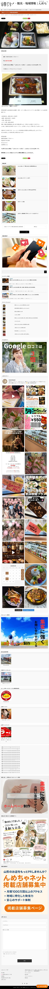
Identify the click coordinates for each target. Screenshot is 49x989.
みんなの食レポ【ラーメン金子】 (24, 178)
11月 (17, 748)
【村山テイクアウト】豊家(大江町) (20, 327)
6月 (10, 750)
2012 (2, 748)
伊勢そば (35, 226)
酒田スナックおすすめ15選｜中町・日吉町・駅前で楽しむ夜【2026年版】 (22, 287)
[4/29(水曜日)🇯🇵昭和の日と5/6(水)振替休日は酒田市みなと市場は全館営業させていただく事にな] (36, 463)
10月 (16, 750)
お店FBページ (4, 144)
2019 (2, 759)
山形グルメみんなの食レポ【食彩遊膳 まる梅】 (22, 324)
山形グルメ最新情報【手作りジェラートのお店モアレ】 (28, 213)
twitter (41, 1)
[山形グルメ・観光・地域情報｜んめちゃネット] (24, 4)
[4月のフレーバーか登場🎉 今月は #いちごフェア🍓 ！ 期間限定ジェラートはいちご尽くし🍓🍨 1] (36, 552)
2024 (2, 768)
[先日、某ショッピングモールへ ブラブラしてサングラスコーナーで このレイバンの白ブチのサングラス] (13, 597)
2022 (2, 765)
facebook (43, 1)
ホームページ (4, 142)
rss (39, 1)
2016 (2, 754)
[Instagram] (27, 983)
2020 (2, 761)
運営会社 (26, 977)
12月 (19, 750)
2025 (2, 770)
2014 (2, 750)
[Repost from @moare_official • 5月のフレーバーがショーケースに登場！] (36, 441)
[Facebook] (24, 983)
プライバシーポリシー (28, 976)
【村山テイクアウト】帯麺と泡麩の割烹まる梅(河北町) (13, 226)
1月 (4, 752)
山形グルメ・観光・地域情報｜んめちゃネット (23, 987)
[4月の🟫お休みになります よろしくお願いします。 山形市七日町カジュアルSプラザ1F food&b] (13, 575)
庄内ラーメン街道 (21, 201)
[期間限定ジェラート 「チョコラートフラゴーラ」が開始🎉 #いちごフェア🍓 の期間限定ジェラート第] (36, 530)
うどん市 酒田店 (17, 314)
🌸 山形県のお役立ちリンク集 (6, 974)
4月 (7, 750)
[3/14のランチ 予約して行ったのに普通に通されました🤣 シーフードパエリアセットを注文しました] (36, 597)
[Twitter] (22, 983)
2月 (5, 752)
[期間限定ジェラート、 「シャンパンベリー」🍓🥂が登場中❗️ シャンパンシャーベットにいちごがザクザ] (13, 485)
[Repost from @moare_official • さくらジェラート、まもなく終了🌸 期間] (36, 508)
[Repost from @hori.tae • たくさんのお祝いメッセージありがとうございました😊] (13, 508)
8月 (13, 750)
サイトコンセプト (28, 972)
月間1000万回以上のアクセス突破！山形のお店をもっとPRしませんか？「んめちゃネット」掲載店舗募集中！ (36, 970)
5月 (9, 750)
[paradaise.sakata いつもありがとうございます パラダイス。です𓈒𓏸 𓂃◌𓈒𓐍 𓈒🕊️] (13, 530)
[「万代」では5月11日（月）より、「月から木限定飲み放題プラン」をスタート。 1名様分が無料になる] (36, 485)
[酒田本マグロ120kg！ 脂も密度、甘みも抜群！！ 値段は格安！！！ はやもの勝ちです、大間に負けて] (13, 396)
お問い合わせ (3, 979)
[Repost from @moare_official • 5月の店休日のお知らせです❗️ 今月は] (13, 463)
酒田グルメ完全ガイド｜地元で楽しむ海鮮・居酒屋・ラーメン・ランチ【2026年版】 (24, 294)
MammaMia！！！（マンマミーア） (20, 330)
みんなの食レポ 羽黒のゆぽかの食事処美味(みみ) (27, 166)
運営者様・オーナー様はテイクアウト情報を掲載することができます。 (17, 152)
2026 (2, 772)
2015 (2, 752)
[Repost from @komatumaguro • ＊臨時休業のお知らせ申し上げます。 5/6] (13, 418)
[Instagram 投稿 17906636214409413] (13, 441)
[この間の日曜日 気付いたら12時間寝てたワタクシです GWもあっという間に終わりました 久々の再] (36, 396)
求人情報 (2, 972)
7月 (11, 750)
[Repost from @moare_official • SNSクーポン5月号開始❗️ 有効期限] (36, 418)
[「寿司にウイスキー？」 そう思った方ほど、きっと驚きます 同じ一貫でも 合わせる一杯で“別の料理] (13, 552)
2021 (2, 763)
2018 (2, 757)
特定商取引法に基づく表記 (5, 977)
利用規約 (2, 976)
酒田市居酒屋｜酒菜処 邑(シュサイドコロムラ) (22, 308)
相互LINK (26, 974)
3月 (6, 752)
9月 (14, 750)
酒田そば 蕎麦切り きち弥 (19, 311)
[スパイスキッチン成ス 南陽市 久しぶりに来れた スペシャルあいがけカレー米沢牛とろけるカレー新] (36, 575)
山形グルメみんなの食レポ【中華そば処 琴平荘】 (27, 189)
